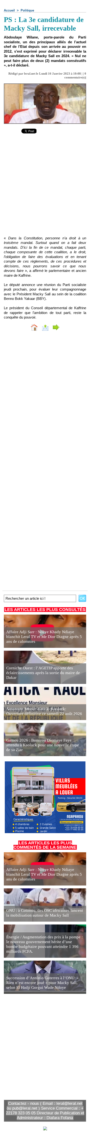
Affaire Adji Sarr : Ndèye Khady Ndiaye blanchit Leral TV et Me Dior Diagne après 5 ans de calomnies (44, 637)
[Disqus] (45, 398)
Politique (27, 10)
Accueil (9, 10)
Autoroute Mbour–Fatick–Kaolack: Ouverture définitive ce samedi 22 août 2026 (44, 711)
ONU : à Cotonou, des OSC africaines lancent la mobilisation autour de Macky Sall (44, 913)
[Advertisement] (41, 188)
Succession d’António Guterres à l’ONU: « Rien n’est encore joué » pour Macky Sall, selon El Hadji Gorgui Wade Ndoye (42, 983)
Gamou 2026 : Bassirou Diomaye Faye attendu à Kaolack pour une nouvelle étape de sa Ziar (42, 745)
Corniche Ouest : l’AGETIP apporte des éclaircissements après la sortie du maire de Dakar (43, 673)
